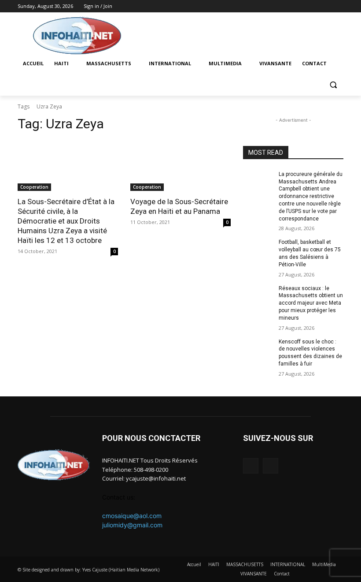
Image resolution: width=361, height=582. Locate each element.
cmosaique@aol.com (132, 515)
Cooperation (34, 187)
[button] (333, 85)
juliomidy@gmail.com (132, 525)
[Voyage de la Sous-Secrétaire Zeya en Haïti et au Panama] (180, 166)
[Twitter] (338, 6)
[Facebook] (326, 6)
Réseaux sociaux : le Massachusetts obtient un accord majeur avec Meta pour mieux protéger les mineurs (311, 303)
